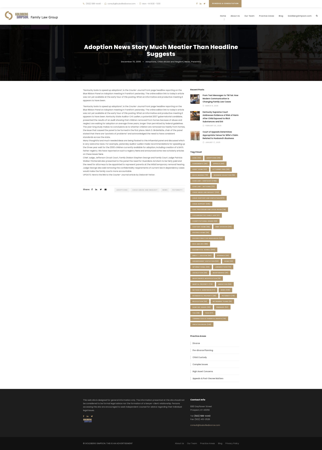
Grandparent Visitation (205, 261)
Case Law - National (203, 186)
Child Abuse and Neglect (170, 61)
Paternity (196, 61)
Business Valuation (224, 175)
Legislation (199, 273)
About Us (235, 16)
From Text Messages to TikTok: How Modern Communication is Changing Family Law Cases (220, 98)
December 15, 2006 (131, 61)
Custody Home (201, 227)
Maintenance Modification (206, 278)
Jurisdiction (223, 267)
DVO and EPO (200, 244)
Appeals (218, 164)
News (187, 61)
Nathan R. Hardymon (203, 290)
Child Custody (200, 357)
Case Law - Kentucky (204, 181)
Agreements (200, 164)
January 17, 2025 (212, 142)
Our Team (249, 16)
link (104, 174)
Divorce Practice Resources (207, 238)
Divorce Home (200, 232)
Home (223, 16)
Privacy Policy (232, 443)
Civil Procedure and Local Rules (209, 209)
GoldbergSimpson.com (300, 16)
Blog (281, 16)
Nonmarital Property (204, 296)
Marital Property (202, 284)
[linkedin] (200, 3)
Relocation (199, 301)
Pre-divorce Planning (203, 350)
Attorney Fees (221, 169)
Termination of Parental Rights (209, 319)
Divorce (196, 343)
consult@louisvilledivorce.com (121, 3)
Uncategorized (201, 324)
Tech (209, 313)
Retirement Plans (222, 301)
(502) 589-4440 (93, 3)
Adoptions (151, 61)
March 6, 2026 (211, 106)
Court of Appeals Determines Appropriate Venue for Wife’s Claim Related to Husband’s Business (220, 135)
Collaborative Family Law (206, 215)
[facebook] (196, 3)
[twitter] (204, 3)
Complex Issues (200, 364)
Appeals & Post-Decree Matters (208, 378)
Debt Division (223, 227)
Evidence (223, 255)
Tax (196, 313)
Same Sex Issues (201, 307)
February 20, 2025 (213, 126)
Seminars (222, 307)
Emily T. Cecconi (202, 255)
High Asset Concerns (203, 371)
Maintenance (220, 273)
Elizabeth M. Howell (203, 250)
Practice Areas (266, 16)
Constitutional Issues (204, 221)
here (137, 150)
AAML (196, 158)
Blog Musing (200, 175)
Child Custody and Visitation (208, 198)
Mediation (225, 284)
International (201, 267)
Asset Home (199, 169)
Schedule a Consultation (225, 3)
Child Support (201, 204)
